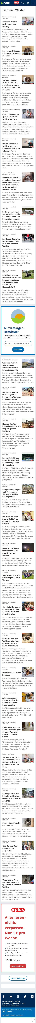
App (23, 1003)
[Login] (28, 2)
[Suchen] (22, 2)
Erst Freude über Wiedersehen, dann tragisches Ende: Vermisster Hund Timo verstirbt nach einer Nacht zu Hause (11, 184)
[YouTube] (11, 996)
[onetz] (5, 3)
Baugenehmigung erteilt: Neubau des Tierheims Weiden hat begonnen (11, 493)
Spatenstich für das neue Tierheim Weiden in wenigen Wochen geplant (10, 461)
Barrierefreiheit (16, 1010)
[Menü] (33, 2)
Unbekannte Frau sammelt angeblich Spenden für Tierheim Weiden (11, 883)
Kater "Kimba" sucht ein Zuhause (11, 824)
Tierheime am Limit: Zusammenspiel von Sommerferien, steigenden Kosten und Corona (11, 762)
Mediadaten (6, 1003)
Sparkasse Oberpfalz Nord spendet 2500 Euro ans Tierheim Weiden (11, 242)
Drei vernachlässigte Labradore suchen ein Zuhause (11, 53)
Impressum (6, 1010)
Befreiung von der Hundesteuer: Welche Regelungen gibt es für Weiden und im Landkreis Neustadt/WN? (11, 281)
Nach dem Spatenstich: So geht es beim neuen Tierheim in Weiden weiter (11, 395)
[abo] (17, 3)
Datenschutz (27, 1010)
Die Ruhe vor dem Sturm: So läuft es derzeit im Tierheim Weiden (10, 520)
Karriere (17, 1001)
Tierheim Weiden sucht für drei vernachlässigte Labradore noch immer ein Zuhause (11, 85)
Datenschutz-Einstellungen (11, 1005)
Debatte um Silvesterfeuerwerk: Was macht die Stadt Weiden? (10, 552)
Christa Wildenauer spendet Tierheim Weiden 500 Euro (10, 116)
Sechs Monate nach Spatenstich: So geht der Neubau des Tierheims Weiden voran (11, 215)
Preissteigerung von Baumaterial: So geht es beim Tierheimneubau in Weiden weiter (11, 732)
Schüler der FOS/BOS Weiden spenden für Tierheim (11, 577)
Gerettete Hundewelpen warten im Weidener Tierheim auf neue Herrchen (11, 610)
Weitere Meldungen (18, 978)
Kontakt (5, 1001)
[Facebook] (3, 996)
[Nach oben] (33, 1020)
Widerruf (9, 1011)
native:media (19, 1015)
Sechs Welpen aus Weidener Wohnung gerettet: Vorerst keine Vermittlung (10, 642)
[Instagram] (18, 996)
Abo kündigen (16, 1003)
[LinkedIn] (32, 996)
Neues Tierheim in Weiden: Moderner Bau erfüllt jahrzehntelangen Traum (11, 147)
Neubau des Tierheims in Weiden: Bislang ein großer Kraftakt (11, 427)
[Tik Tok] (25, 996)
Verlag (11, 1001)
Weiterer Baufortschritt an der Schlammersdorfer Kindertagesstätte (10, 366)
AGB (3, 1011)
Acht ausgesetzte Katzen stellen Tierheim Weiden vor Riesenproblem (10, 701)
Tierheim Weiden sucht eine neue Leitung (9, 24)
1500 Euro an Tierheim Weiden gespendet (10, 848)
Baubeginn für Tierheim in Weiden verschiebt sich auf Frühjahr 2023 (11, 797)
